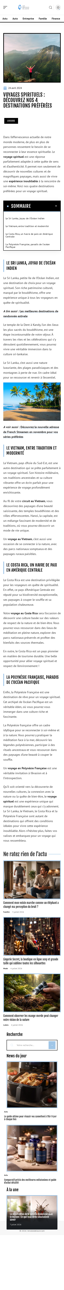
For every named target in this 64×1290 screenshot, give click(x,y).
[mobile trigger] (6, 7)
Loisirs (11, 120)
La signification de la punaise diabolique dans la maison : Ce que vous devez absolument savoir (31, 1217)
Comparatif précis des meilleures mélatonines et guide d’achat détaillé (30, 1181)
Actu (6, 1111)
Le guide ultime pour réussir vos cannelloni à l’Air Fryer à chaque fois (30, 1118)
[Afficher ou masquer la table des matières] (44, 206)
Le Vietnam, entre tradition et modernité (27, 226)
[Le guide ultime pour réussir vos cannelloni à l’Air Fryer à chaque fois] (32, 1085)
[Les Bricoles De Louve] (23, 7)
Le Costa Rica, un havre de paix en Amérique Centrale (29, 235)
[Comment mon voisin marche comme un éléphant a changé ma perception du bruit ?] (32, 880)
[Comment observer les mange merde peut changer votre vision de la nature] (32, 993)
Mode (5, 968)
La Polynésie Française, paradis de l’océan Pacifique (28, 245)
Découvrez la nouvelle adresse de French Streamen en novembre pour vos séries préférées (31, 432)
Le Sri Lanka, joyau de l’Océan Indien (25, 218)
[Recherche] (50, 7)
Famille (6, 912)
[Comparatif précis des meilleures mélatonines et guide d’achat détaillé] (32, 1148)
